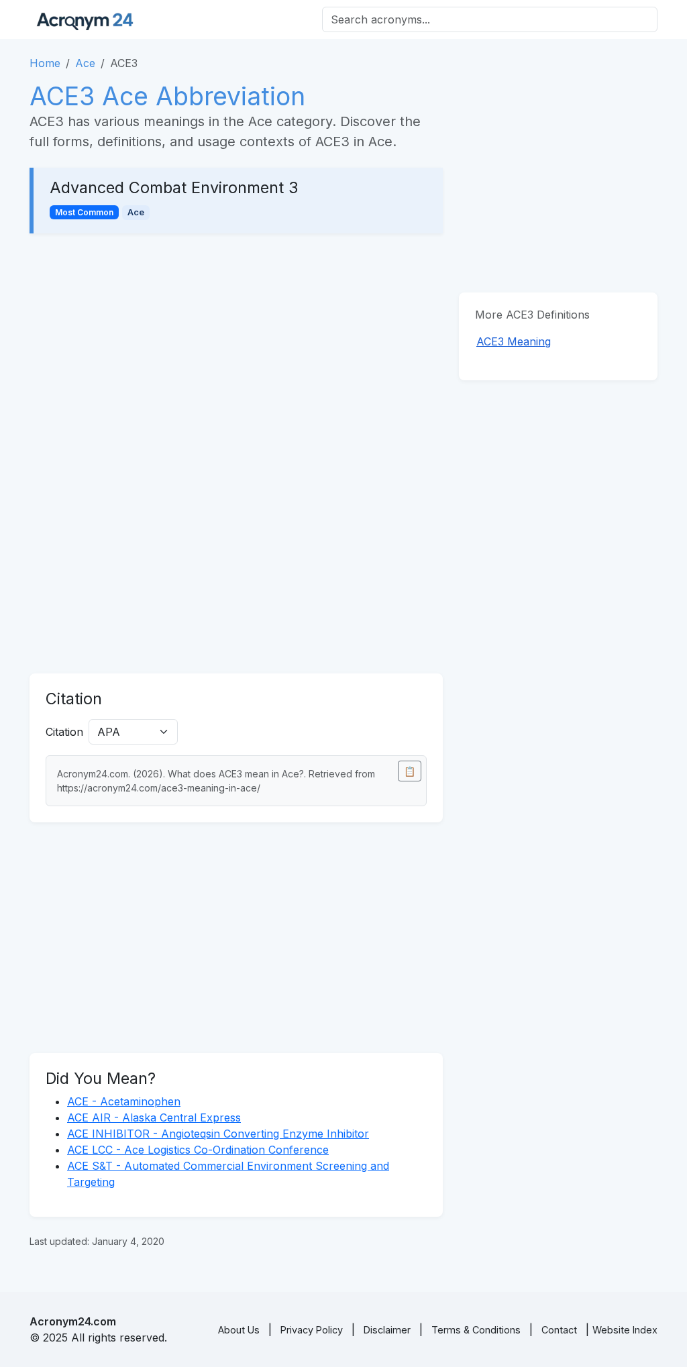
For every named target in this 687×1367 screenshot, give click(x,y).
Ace (85, 63)
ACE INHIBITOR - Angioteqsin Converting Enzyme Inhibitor (218, 1133)
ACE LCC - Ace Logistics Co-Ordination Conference (198, 1149)
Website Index (624, 1329)
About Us (239, 1329)
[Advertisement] (236, 349)
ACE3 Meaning (513, 341)
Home (45, 63)
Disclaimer (387, 1329)
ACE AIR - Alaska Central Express (154, 1117)
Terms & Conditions (476, 1329)
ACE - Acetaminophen (123, 1101)
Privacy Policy (311, 1329)
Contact (559, 1329)
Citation (64, 732)
